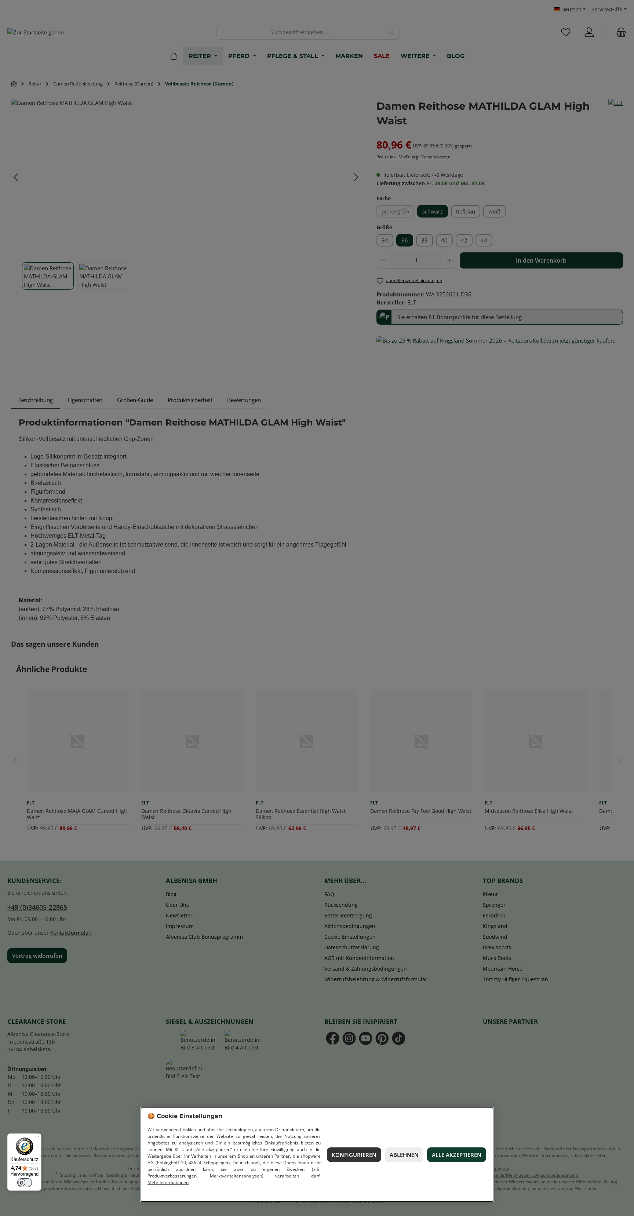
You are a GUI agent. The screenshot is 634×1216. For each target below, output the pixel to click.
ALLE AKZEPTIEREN (456, 1154)
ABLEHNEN (404, 1154)
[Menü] (37, 1137)
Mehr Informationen (168, 1182)
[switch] (24, 1182)
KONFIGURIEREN (354, 1154)
